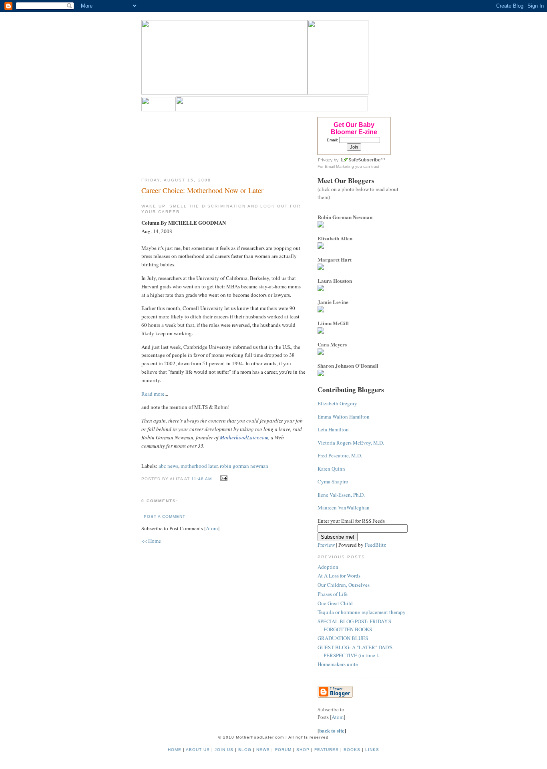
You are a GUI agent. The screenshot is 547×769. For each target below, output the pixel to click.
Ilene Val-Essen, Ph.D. (341, 494)
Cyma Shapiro (333, 481)
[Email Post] (222, 478)
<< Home (151, 540)
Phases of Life (333, 594)
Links (372, 749)
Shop (303, 749)
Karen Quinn (331, 468)
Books (352, 749)
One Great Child (335, 603)
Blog (244, 749)
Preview (326, 544)
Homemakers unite (338, 664)
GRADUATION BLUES (343, 638)
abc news (168, 465)
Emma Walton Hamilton (344, 416)
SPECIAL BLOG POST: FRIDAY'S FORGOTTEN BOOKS (354, 625)
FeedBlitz (375, 544)
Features (326, 749)
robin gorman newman (244, 465)
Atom (212, 528)
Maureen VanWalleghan (344, 507)
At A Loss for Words (339, 575)
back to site (331, 730)
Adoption (328, 566)
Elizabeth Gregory (337, 403)
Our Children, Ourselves (344, 584)
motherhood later (199, 465)
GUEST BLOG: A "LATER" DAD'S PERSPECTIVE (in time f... (355, 651)
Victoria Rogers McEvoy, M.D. (351, 442)
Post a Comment (164, 516)
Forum (283, 749)
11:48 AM (202, 479)
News (263, 749)
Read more (153, 393)
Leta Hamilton (333, 429)
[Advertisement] (224, 142)
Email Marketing (339, 166)
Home (174, 749)
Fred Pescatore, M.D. (340, 455)
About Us (198, 749)
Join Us (224, 749)
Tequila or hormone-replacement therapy (362, 612)
